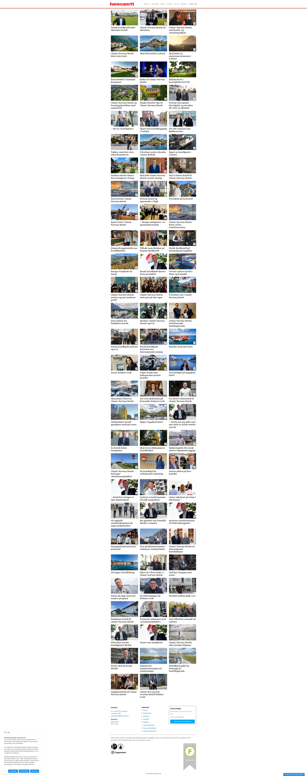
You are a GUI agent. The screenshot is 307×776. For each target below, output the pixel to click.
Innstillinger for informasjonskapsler (294, 774)
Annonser (170, 4)
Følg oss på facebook (149, 731)
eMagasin (191, 4)
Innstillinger (13, 771)
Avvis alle (34, 771)
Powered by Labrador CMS (153, 773)
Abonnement (155, 4)
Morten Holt (115, 721)
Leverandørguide (148, 725)
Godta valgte (24, 771)
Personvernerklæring (149, 728)
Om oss (176, 4)
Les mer (147, 740)
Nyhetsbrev (184, 4)
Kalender (146, 722)
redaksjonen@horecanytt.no (120, 716)
